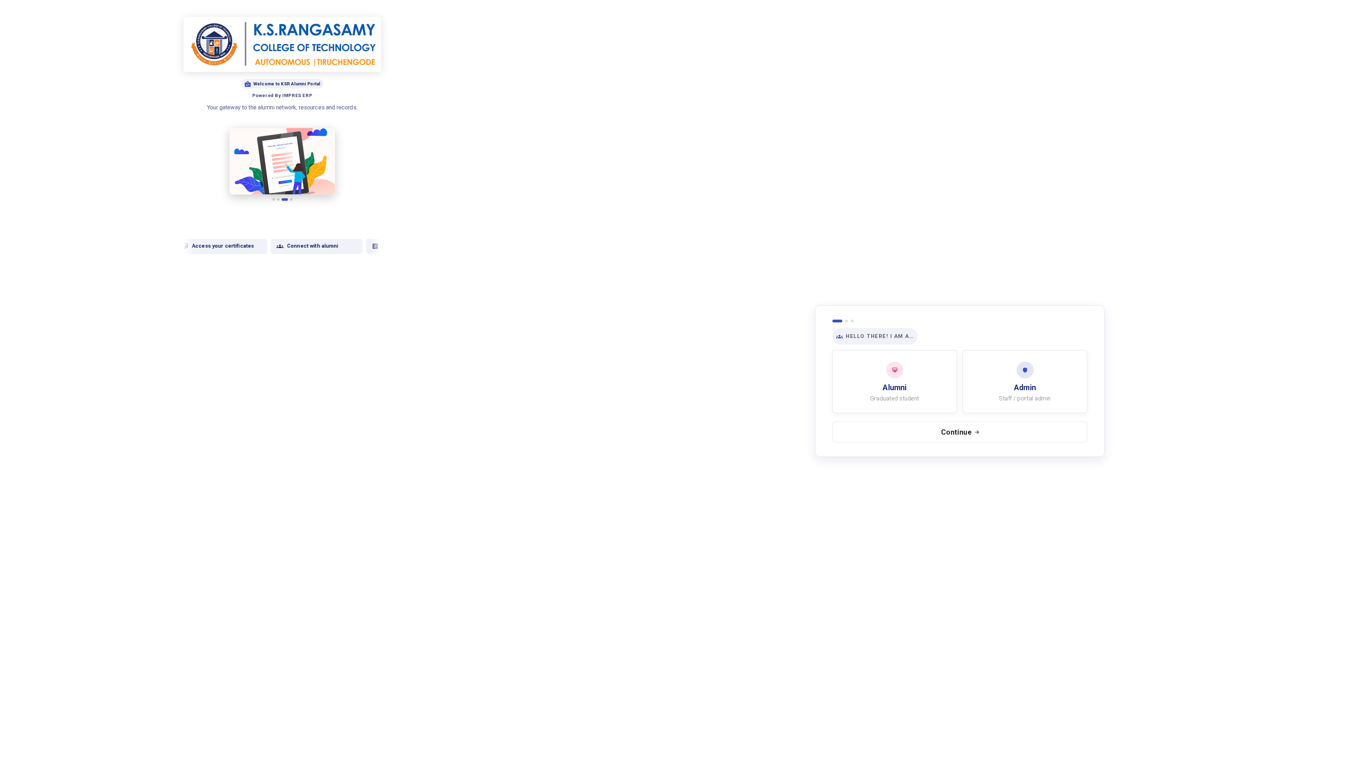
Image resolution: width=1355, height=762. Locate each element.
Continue (956, 432)
